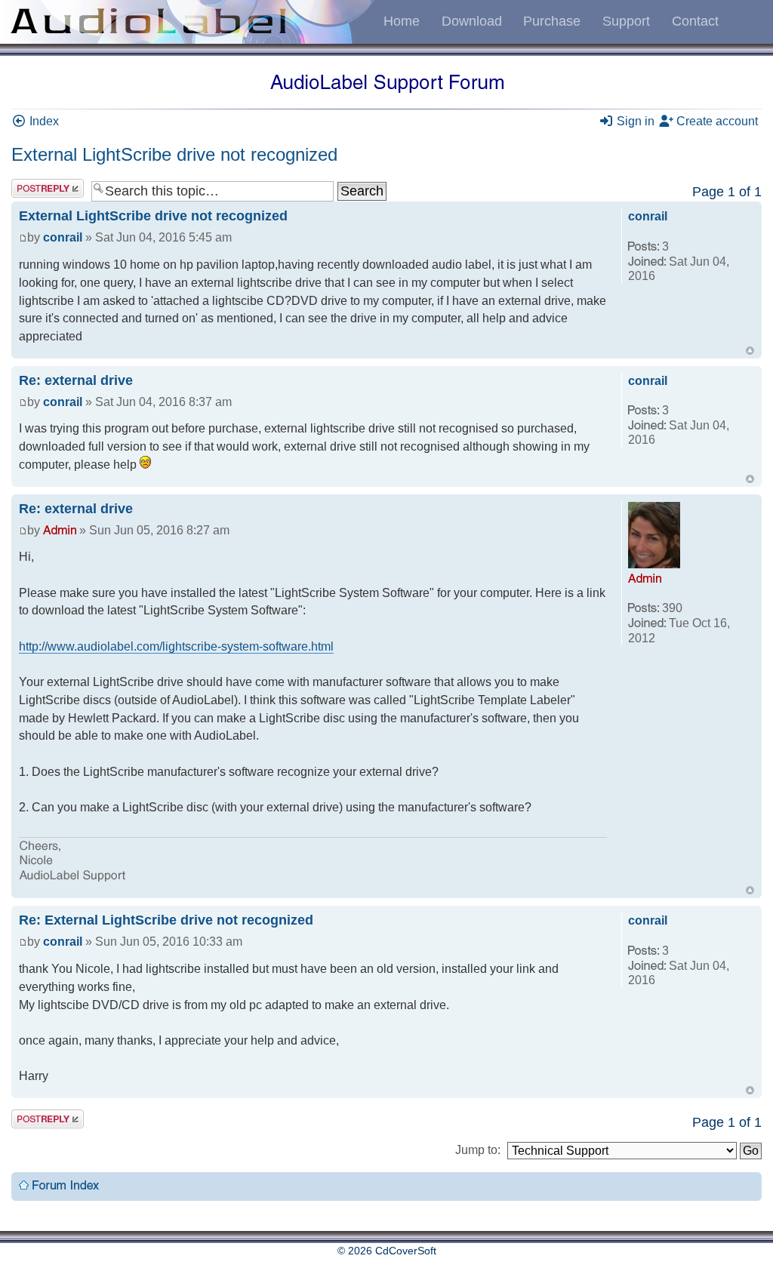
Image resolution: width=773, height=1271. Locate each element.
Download (472, 21)
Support (626, 21)
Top (750, 350)
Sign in (634, 121)
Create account (715, 121)
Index (42, 121)
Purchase (552, 21)
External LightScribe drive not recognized (174, 154)
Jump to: (477, 1149)
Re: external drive (76, 380)
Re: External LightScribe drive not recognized (166, 920)
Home (401, 21)
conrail (62, 237)
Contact (695, 21)
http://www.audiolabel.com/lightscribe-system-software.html (176, 646)
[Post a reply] (47, 188)
